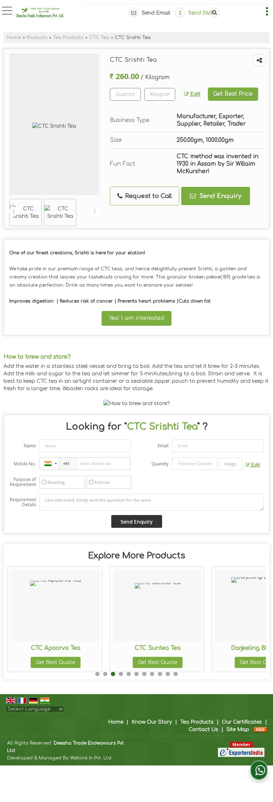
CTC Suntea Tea (158, 648)
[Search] (213, 12)
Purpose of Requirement (23, 482)
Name (30, 446)
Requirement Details (23, 502)
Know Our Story (152, 722)
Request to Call (147, 196)
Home (14, 37)
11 (175, 674)
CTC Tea (99, 37)
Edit (194, 94)
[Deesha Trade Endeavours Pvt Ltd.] (40, 13)
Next (94, 211)
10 (168, 674)
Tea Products (68, 37)
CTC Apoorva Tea (55, 648)
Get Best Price (233, 94)
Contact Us (203, 729)
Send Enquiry (219, 196)
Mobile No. (25, 464)
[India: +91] (49, 463)
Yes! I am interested (136, 318)
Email (163, 446)
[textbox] (159, 94)
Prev (13, 211)
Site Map (237, 729)
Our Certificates (242, 722)
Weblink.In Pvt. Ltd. (91, 758)
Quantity (159, 464)
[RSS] (260, 729)
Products (37, 37)
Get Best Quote (55, 662)
